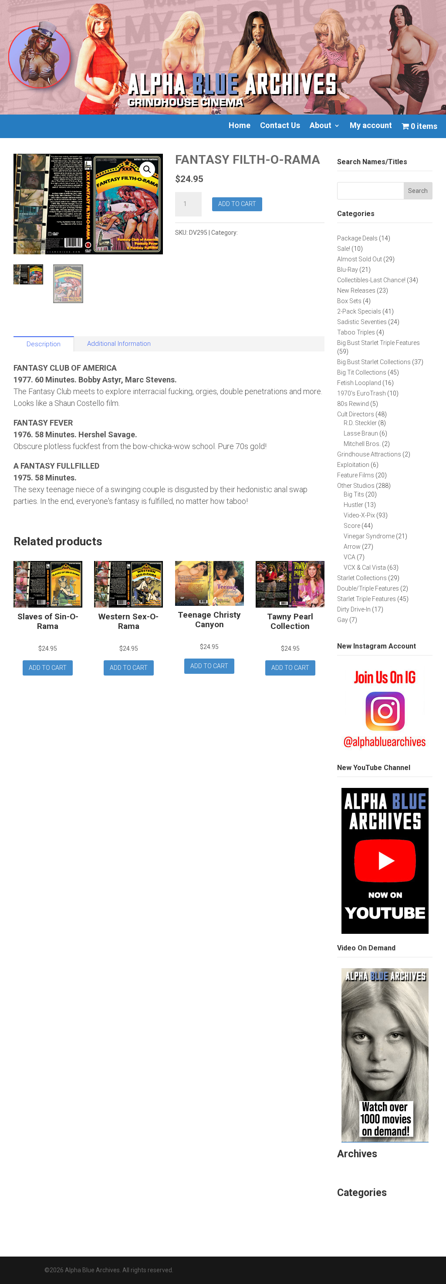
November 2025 (364, 1170)
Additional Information (119, 344)
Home (239, 126)
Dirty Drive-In (257, 232)
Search (418, 190)
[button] (147, 169)
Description (44, 344)
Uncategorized (362, 1208)
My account (371, 126)
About (320, 126)
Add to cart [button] (48, 667)
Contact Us (280, 126)
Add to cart (237, 203)
